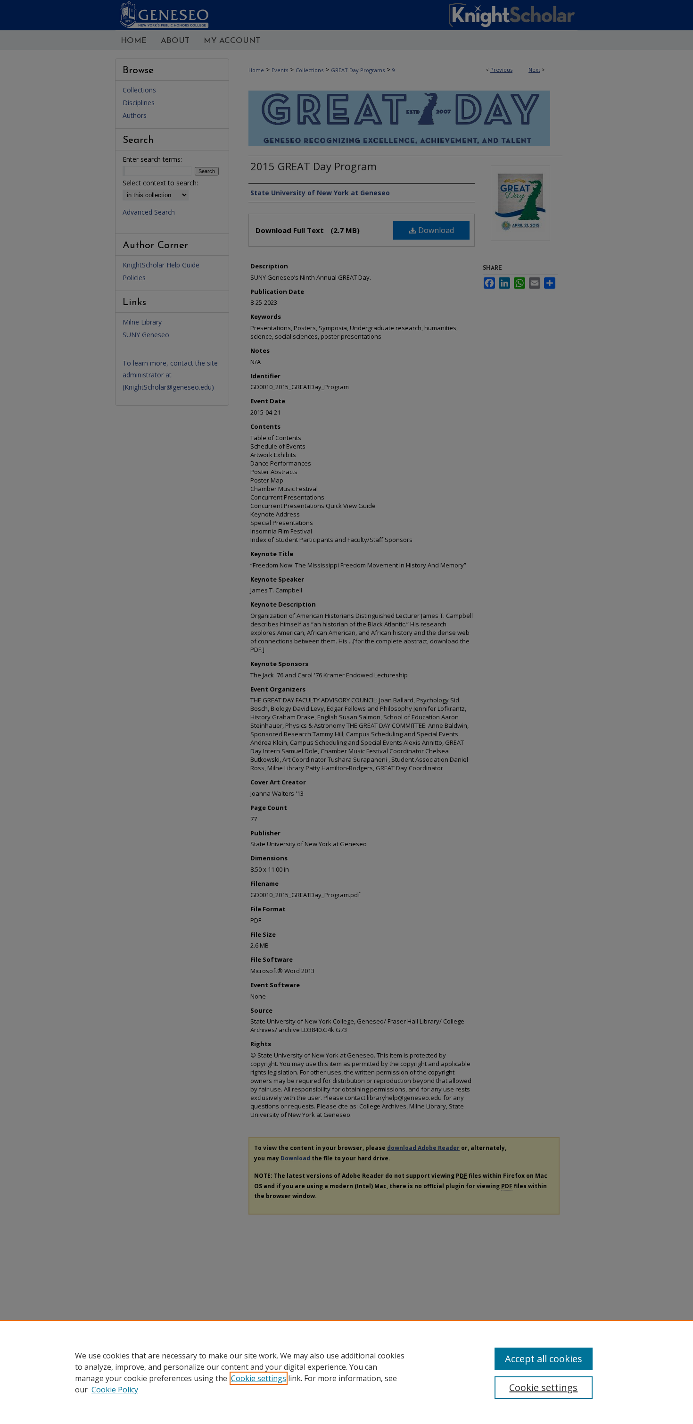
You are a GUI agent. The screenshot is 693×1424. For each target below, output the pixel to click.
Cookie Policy (114, 1389)
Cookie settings (258, 1378)
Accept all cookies (543, 1358)
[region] (346, 1372)
